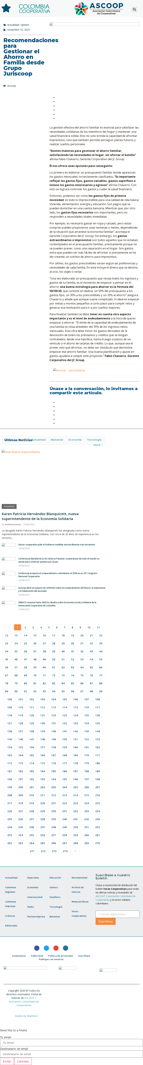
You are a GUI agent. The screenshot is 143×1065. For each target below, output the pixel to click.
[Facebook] (36, 948)
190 (9, 779)
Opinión (24, 24)
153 (97, 739)
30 (72, 643)
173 (20, 763)
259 (75, 835)
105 (64, 699)
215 (86, 795)
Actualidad (13, 24)
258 (64, 835)
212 (53, 795)
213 (64, 795)
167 (53, 755)
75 (82, 675)
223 (75, 803)
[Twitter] (46, 948)
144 (97, 731)
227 (20, 811)
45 (6, 659)
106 (75, 699)
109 (9, 707)
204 (64, 787)
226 (9, 811)
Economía (75, 439)
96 (72, 691)
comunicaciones (13, 524)
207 (97, 787)
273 (54, 851)
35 (16, 651)
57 (16, 667)
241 (75, 819)
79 (16, 683)
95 (63, 691)
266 (53, 843)
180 (97, 763)
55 (100, 659)
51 (63, 659)
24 (16, 643)
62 (63, 667)
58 (25, 667)
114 (64, 707)
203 (53, 787)
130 (42, 723)
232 (75, 811)
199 (9, 787)
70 (34, 675)
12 (6, 635)
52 (72, 659)
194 (53, 779)
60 (44, 667)
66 (100, 667)
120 (31, 715)
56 (6, 667)
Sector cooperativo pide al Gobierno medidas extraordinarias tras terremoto (56, 544)
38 (44, 651)
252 (97, 827)
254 (20, 835)
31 (82, 643)
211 (42, 795)
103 (42, 699)
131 (53, 723)
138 (31, 731)
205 (75, 787)
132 (64, 723)
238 (42, 819)
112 (42, 707)
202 (42, 787)
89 (6, 691)
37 (34, 651)
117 (97, 707)
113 (53, 707)
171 (97, 755)
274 (65, 851)
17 (53, 635)
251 (86, 827)
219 (31, 803)
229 (42, 811)
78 (6, 683)
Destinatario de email (14, 1048)
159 (64, 747)
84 (63, 683)
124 (75, 715)
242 (86, 819)
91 (25, 691)
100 (9, 699)
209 (20, 795)
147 (31, 739)
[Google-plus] (56, 948)
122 (53, 715)
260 (86, 835)
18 (63, 635)
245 (20, 827)
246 (31, 827)
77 (100, 675)
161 (86, 747)
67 (6, 675)
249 (64, 827)
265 (42, 843)
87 (91, 683)
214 (75, 795)
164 (20, 755)
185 (53, 771)
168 (64, 755)
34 (6, 651)
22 (100, 635)
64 (82, 667)
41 (72, 651)
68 (16, 675)
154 (9, 747)
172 (9, 763)
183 (31, 771)
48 (34, 659)
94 (53, 691)
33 (100, 643)
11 (98, 627)
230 (53, 811)
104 (53, 699)
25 (25, 643)
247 (42, 827)
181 (9, 771)
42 (82, 651)
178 (75, 763)
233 (86, 811)
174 (31, 763)
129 (31, 723)
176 (53, 763)
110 (20, 707)
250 (75, 827)
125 (86, 715)
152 (86, 739)
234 (97, 811)
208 (9, 795)
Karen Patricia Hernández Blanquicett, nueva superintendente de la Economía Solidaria (40, 516)
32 (91, 643)
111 (31, 707)
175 (42, 763)
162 (97, 747)
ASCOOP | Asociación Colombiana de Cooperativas (24, 1001)
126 (97, 715)
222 (64, 803)
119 (20, 715)
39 (53, 651)
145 (9, 739)
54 (91, 659)
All (25, 439)
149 (53, 739)
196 (75, 779)
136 (9, 731)
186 (64, 771)
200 (20, 787)
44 (100, 651)
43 (91, 651)
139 (42, 731)
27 (44, 643)
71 (44, 675)
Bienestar (57, 439)
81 (34, 683)
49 (44, 659)
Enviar (7, 1061)
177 (64, 763)
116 (86, 707)
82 (44, 683)
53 (82, 659)
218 (20, 803)
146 (20, 739)
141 (64, 731)
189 (97, 771)
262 (9, 843)
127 (9, 723)
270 (97, 843)
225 (97, 803)
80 (25, 683)
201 (31, 787)
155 (20, 747)
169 (75, 755)
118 (9, 715)
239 (53, 819)
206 (86, 787)
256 (42, 835)
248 (53, 827)
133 (75, 723)
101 (20, 699)
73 (63, 675)
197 (86, 779)
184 (42, 771)
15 (34, 635)
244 (9, 827)
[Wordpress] (65, 948)
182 (20, 771)
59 (34, 667)
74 (72, 675)
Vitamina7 (32, 1016)
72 (53, 675)
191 (20, 779)
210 (31, 795)
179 (86, 763)
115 (75, 707)
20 (82, 635)
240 (64, 819)
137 (20, 731)
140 (53, 731)
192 (31, 779)
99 (100, 691)
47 (25, 659)
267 (64, 843)
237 (31, 819)
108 (97, 699)
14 (25, 635)
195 (64, 779)
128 (20, 723)
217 (9, 803)
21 (91, 635)
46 (16, 659)
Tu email (5, 1037)
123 (64, 715)
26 (34, 643)
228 (31, 811)
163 (9, 755)
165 (31, 755)
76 (91, 675)
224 (86, 803)
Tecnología (94, 439)
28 (53, 643)
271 (32, 851)
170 (86, 755)
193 (42, 779)
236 (20, 819)
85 (72, 683)
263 (20, 843)
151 (75, 739)
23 (6, 643)
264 (31, 843)
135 (97, 723)
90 (16, 691)
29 (63, 643)
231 (64, 811)
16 (44, 635)
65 (91, 667)
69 (25, 675)
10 (89, 627)
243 (97, 819)
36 (25, 651)
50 (53, 659)
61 (53, 667)
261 (97, 835)
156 (31, 747)
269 (86, 843)
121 (42, 715)
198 (97, 779)
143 (86, 731)
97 (82, 691)
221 (53, 803)
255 (31, 835)
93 (44, 691)
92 (34, 691)
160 (75, 747)
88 (100, 683)
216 (97, 795)
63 (72, 667)
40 (63, 651)
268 (75, 843)
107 (86, 699)
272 (43, 851)
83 (53, 683)
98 (91, 691)
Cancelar (23, 1061)
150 (64, 739)
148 (42, 739)
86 (82, 683)
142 (75, 731)
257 (53, 835)
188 (86, 771)
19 (72, 635)
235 (9, 819)
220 (42, 803)
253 (9, 835)
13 (16, 635)
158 (53, 747)
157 (42, 747)
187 (75, 771)
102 (31, 699)
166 (42, 755)
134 (86, 723)
